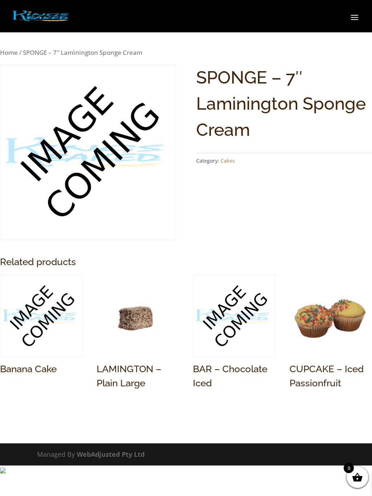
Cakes (228, 160)
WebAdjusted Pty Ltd (111, 454)
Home (9, 52)
